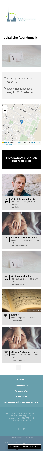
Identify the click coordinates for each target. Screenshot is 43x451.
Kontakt (20, 380)
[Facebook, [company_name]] (19, 429)
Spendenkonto (21, 385)
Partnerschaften (21, 391)
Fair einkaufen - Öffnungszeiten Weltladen (21, 402)
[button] (21, 32)
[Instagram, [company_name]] (24, 429)
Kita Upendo (21, 397)
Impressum (30, 437)
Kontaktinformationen (16, 437)
